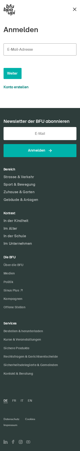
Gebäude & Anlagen (21, 199)
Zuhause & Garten (19, 192)
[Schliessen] (74, 9)
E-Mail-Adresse (20, 49)
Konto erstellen (16, 87)
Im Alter (10, 228)
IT (22, 401)
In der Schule (15, 236)
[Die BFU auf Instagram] (21, 442)
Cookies (30, 419)
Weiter (12, 73)
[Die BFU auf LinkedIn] (6, 442)
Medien (9, 273)
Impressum (10, 425)
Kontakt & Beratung (18, 374)
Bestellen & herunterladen (23, 331)
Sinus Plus (11, 290)
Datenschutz (11, 419)
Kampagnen (13, 299)
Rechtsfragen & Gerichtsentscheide (31, 356)
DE (6, 401)
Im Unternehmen (18, 243)
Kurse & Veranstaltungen (22, 339)
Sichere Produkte (16, 348)
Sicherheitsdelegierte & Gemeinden (31, 365)
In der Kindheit (16, 220)
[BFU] (9, 10)
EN (30, 401)
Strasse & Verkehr (19, 177)
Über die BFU (13, 265)
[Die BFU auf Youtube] (28, 442)
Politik (8, 282)
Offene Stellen (14, 307)
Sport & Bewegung (19, 184)
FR (14, 401)
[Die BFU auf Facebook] (13, 442)
